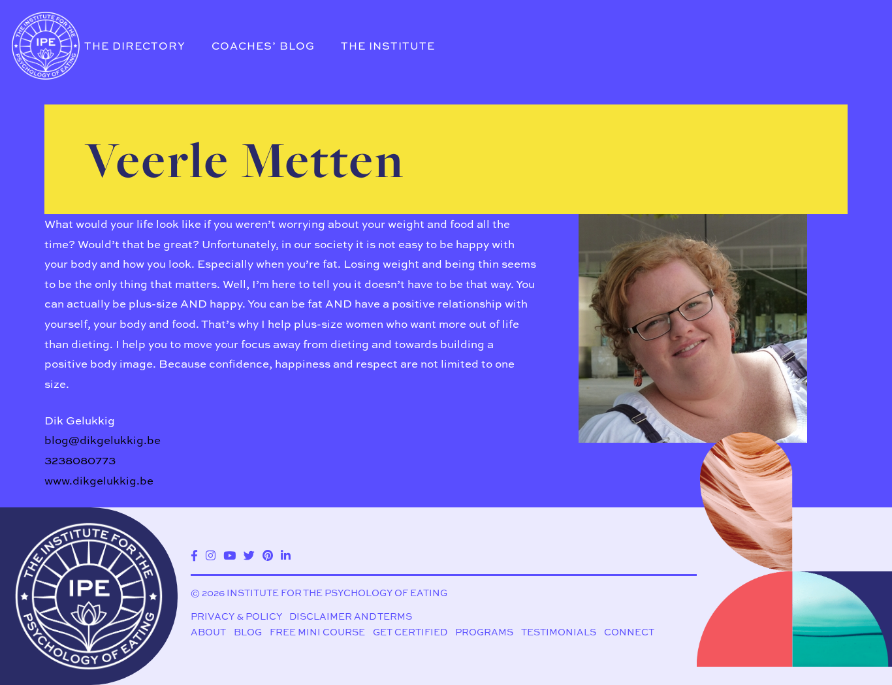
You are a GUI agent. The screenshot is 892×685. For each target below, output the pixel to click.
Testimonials (558, 632)
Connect (629, 632)
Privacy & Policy (236, 616)
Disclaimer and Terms (350, 616)
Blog (248, 632)
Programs (484, 632)
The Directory (134, 46)
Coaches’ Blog (263, 46)
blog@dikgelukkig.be (102, 439)
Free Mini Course (317, 632)
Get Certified (410, 632)
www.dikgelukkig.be (98, 480)
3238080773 (80, 460)
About (208, 632)
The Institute (388, 46)
